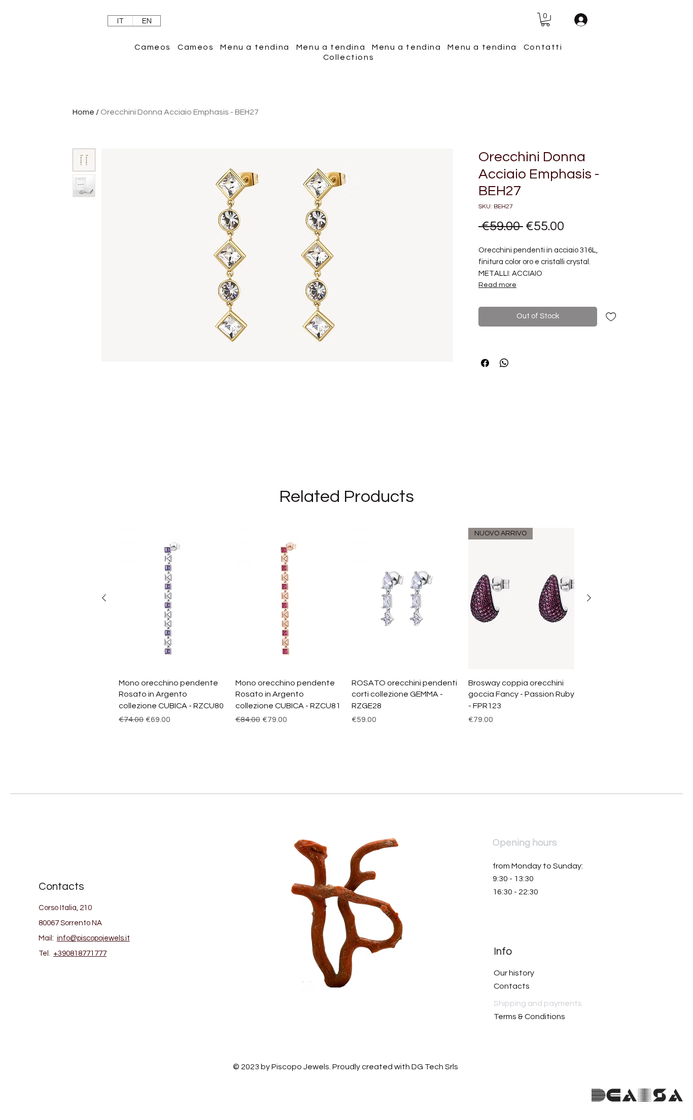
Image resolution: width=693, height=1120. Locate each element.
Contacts (512, 986)
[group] (346, 640)
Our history (514, 973)
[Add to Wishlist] (611, 317)
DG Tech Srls (434, 1067)
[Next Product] (589, 598)
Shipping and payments (538, 1003)
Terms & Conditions (529, 1017)
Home (83, 112)
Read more (497, 284)
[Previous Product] (104, 598)
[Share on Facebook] (485, 363)
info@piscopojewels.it (93, 938)
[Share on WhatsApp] (504, 363)
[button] (545, 19)
